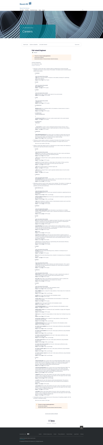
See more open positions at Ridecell (51, 413)
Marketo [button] (37, 260)
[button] (53, 114)
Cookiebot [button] (37, 74)
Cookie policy (54, 423)
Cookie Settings (69, 434)
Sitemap (81, 434)
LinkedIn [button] (37, 90)
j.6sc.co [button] (36, 358)
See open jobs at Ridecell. (39, 57)
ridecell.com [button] (37, 132)
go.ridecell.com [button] (38, 106)
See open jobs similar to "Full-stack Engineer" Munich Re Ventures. (46, 58)
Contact (55, 434)
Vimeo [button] (36, 98)
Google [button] (36, 82)
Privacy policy (49, 423)
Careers (40, 434)
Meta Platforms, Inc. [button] (39, 188)
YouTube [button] (37, 284)
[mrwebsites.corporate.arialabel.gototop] (81, 427)
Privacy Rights (22, 439)
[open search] (82, 10)
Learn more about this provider (41, 76)
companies (34, 44)
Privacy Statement (61, 434)
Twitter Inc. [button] (37, 175)
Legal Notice (76, 434)
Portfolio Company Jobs (47, 434)
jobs (25, 44)
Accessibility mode (23, 434)
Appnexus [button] (37, 206)
